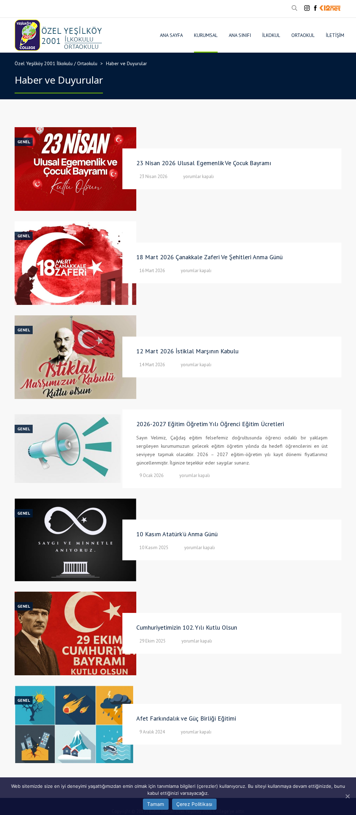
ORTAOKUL (303, 35)
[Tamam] (347, 796)
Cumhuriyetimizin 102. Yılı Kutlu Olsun (186, 627)
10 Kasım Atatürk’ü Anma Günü (177, 534)
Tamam (155, 804)
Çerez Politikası (194, 804)
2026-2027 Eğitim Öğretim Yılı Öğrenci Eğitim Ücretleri (210, 424)
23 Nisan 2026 (153, 176)
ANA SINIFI (240, 35)
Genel (23, 142)
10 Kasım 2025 (153, 548)
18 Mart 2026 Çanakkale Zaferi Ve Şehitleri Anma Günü (209, 257)
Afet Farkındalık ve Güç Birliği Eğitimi (186, 718)
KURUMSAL (206, 35)
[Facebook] (315, 8)
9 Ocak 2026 (151, 475)
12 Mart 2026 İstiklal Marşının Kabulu (187, 351)
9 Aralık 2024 (152, 732)
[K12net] (329, 8)
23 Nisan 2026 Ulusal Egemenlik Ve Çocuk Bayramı (203, 163)
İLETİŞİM (335, 35)
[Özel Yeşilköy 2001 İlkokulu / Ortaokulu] (58, 35)
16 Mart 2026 (152, 271)
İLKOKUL (271, 35)
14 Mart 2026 (152, 365)
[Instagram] (307, 8)
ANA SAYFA (171, 35)
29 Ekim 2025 (152, 641)
